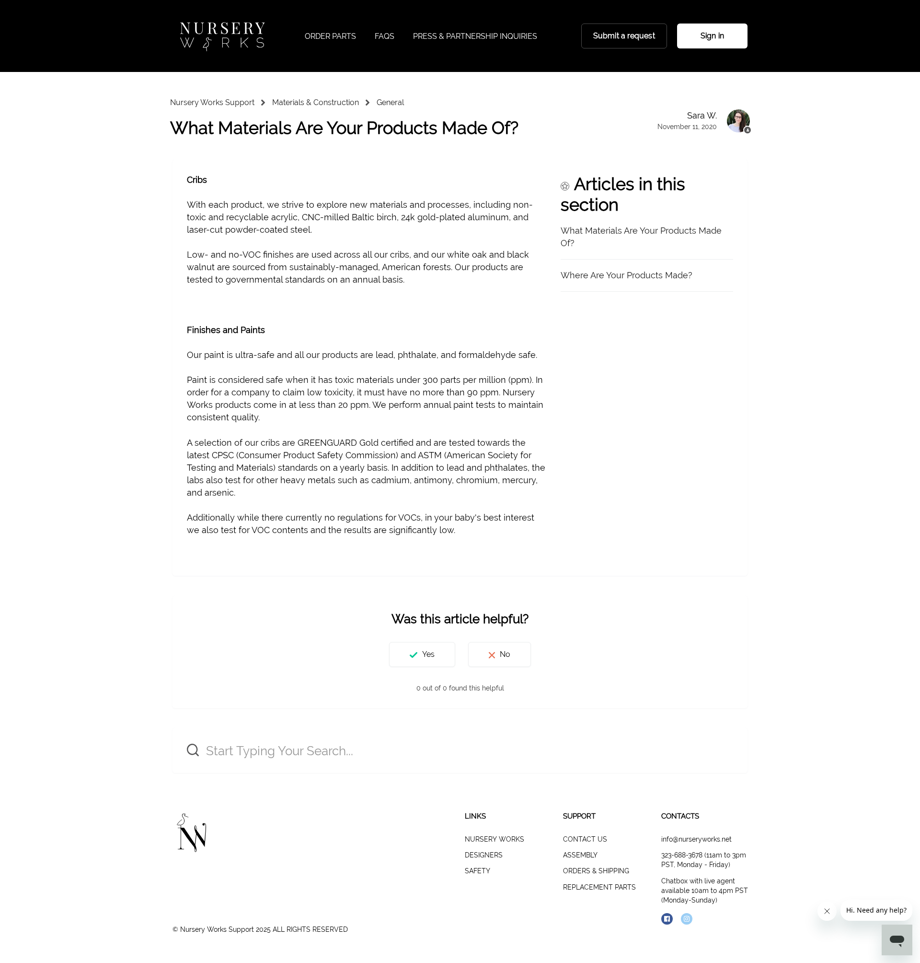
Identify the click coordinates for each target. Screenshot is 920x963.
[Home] (222, 36)
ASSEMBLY (580, 855)
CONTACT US (585, 839)
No (505, 654)
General (390, 102)
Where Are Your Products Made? (626, 275)
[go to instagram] (686, 919)
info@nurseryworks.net (696, 839)
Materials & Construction (315, 102)
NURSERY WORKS (494, 839)
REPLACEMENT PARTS (599, 887)
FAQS (384, 36)
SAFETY (477, 871)
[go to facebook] (667, 919)
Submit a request (624, 35)
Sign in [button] (712, 35)
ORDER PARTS (330, 36)
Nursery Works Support (212, 102)
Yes (428, 654)
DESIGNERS (484, 855)
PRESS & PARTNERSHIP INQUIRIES (475, 36)
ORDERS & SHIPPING (596, 871)
